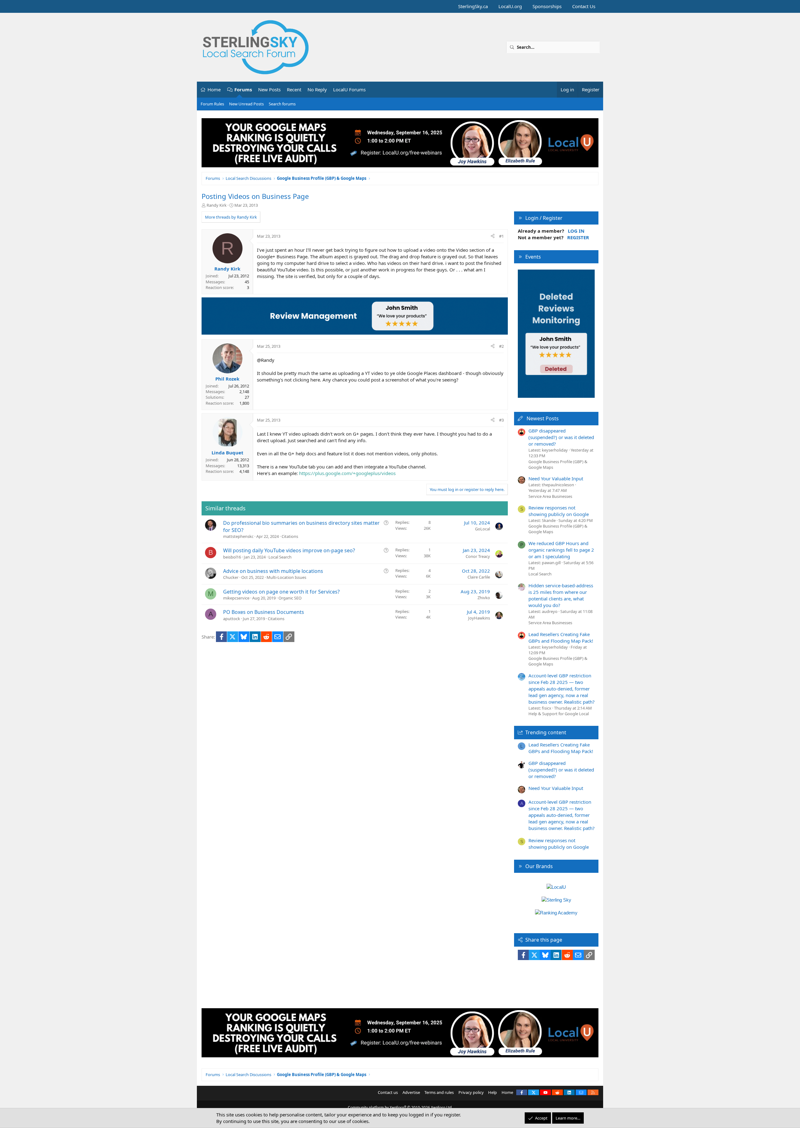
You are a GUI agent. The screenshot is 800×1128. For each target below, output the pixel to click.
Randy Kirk (217, 205)
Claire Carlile (479, 577)
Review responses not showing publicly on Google (558, 510)
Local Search (280, 557)
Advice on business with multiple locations (273, 571)
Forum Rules (212, 104)
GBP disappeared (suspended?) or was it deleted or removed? (561, 437)
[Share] (492, 236)
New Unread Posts (246, 104)
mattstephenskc (238, 536)
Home (214, 89)
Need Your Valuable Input (555, 478)
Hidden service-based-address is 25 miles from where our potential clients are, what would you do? (560, 595)
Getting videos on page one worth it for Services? (281, 591)
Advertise (411, 1092)
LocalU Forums (349, 89)
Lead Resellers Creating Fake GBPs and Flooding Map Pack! (560, 637)
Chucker (230, 577)
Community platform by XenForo (400, 1107)
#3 (501, 420)
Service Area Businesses (550, 496)
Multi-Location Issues (286, 577)
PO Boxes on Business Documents (263, 612)
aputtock (231, 618)
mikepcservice (236, 598)
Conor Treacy (478, 556)
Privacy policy (471, 1092)
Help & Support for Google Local (558, 713)
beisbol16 (232, 557)
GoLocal (482, 529)
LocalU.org (510, 6)
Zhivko (484, 597)
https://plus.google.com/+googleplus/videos (347, 473)
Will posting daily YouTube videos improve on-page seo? (289, 550)
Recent (294, 89)
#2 (501, 346)
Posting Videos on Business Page (255, 196)
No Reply (317, 89)
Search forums (282, 104)
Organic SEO (290, 598)
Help (492, 1092)
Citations (290, 536)
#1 (501, 236)
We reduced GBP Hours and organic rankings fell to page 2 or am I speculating (561, 549)
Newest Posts (543, 418)
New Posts (269, 89)
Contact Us (583, 6)
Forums (243, 89)
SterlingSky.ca (473, 6)
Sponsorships (547, 6)
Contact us (388, 1092)
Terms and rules (439, 1092)
